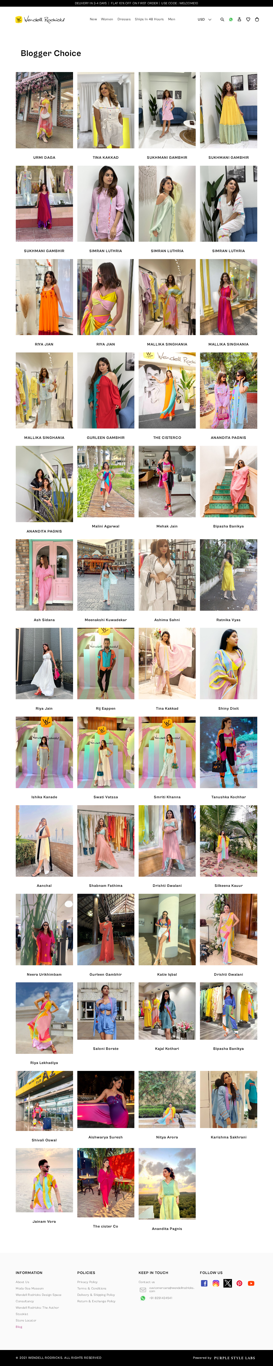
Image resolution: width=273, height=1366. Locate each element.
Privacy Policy (87, 1282)
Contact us (147, 1282)
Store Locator (26, 1320)
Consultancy (25, 1301)
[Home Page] (40, 19)
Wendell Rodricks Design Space (39, 1295)
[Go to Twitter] (227, 1283)
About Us (22, 1282)
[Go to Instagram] (216, 1283)
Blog (19, 1327)
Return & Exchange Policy (96, 1301)
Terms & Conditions (92, 1288)
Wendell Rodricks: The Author (37, 1307)
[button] (239, 19)
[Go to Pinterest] (239, 1283)
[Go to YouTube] (251, 1283)
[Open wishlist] (248, 19)
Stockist (22, 1314)
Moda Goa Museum (30, 1288)
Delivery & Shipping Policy (96, 1295)
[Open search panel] (222, 19)
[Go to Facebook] (204, 1283)
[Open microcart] (257, 19)
